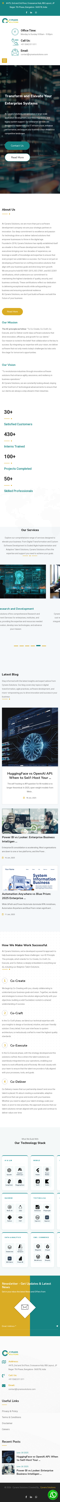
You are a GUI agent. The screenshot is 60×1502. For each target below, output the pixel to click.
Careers (6, 1429)
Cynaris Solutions (48, 1487)
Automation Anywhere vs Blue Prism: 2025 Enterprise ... (26, 896)
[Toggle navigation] (4, 60)
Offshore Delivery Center (30, 609)
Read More (17, 153)
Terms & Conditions (11, 1417)
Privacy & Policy (10, 1411)
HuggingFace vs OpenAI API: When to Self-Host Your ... (30, 775)
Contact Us (17, 141)
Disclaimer (7, 1423)
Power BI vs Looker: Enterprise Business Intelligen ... (28, 839)
